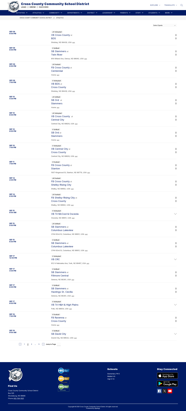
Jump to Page (51, 344)
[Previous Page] (20, 344)
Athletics (37, 13)
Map (73, 42)
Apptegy (97, 408)
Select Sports (157, 25)
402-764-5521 (18, 398)
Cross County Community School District (36, 18)
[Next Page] (43, 344)
